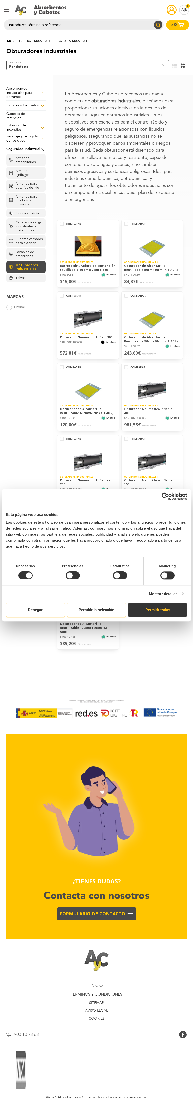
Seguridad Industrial (33, 41)
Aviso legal (96, 1011)
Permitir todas (157, 610)
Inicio (10, 41)
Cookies (97, 1019)
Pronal (19, 307)
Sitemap (96, 1003)
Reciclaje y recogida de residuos (22, 138)
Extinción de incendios (16, 127)
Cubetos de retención (15, 116)
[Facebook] (183, 1034)
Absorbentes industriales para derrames (19, 93)
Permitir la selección (96, 610)
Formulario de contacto (92, 914)
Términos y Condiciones (96, 994)
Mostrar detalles (163, 594)
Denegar (35, 610)
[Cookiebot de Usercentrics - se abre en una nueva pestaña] (165, 496)
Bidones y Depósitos (22, 105)
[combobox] (88, 65)
